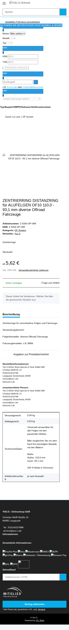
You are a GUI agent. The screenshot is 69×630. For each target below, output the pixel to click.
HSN (5, 56)
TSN (5, 62)
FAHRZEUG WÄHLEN (16, 67)
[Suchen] (63, 12)
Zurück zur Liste (12, 117)
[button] (53, 3)
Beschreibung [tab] (11, 314)
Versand (41, 609)
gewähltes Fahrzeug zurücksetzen (22, 22)
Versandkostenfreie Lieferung (33, 270)
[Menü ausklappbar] (4, 2)
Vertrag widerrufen (35, 604)
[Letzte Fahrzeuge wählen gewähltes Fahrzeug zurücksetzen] (23, 99)
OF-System (20, 230)
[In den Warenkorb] (5, 126)
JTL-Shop (40, 620)
